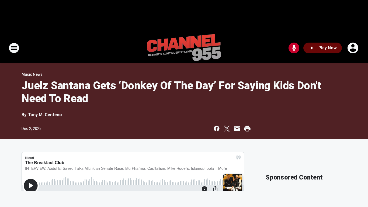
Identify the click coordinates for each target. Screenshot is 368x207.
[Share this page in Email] (237, 128)
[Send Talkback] (294, 48)
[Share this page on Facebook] (216, 128)
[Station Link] (184, 48)
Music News (32, 74)
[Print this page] (247, 128)
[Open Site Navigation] (14, 48)
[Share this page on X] (227, 128)
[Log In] (353, 48)
